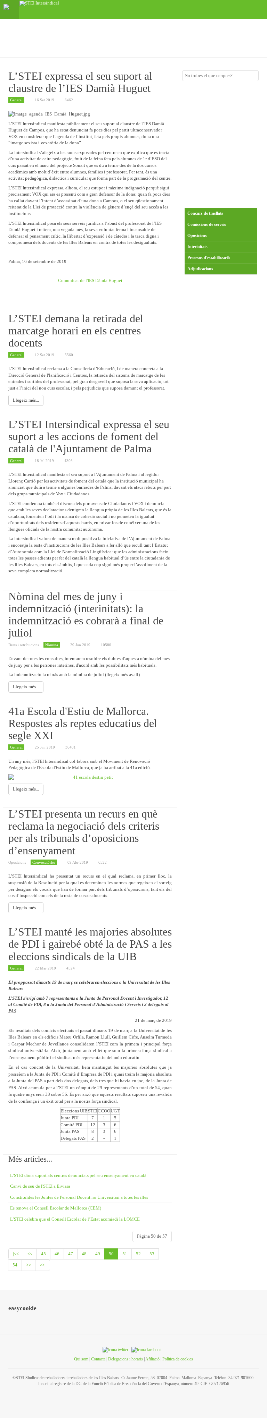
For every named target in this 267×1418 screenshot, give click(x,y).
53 (151, 1253)
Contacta (98, 1359)
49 (97, 1253)
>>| (43, 1264)
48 (84, 1253)
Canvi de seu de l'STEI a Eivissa (40, 1186)
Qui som (81, 1359)
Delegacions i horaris (125, 1359)
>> (28, 1264)
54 (15, 1264)
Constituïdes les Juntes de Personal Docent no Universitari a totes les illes (79, 1197)
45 (43, 1253)
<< (29, 1253)
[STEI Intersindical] (39, 3)
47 (70, 1253)
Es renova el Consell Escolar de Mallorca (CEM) (55, 1208)
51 (124, 1253)
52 (138, 1253)
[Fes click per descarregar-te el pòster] (90, 777)
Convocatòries (43, 862)
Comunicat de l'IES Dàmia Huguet (90, 280)
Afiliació (152, 1359)
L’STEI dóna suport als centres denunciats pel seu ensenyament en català (78, 1175)
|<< (16, 1253)
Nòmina (51, 645)
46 (57, 1253)
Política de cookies (177, 1359)
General (16, 100)
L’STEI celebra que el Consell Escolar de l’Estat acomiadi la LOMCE (75, 1219)
